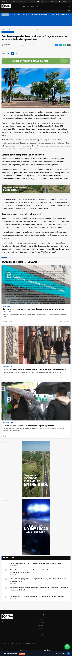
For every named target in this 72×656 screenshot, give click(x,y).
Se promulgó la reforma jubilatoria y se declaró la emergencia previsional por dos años (35, 310)
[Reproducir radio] (68, 653)
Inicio (3, 30)
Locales (40, 619)
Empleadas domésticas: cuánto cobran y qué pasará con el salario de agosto (35, 563)
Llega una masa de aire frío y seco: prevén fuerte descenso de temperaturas (35, 369)
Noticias (6, 306)
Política (40, 629)
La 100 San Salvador (11, 643)
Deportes (40, 625)
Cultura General (42, 635)
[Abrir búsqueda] (54, 6)
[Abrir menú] (68, 11)
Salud (39, 632)
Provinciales (10, 30)
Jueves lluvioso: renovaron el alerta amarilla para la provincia (28, 426)
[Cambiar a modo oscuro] (68, 6)
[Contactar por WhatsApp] (67, 646)
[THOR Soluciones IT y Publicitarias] (46, 651)
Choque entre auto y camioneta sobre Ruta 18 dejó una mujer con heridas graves (37, 596)
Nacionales (41, 622)
